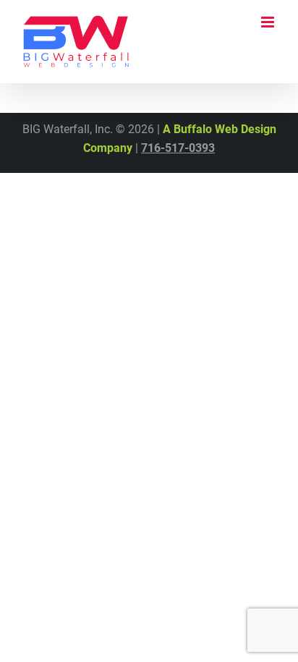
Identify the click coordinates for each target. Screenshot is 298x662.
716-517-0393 (178, 148)
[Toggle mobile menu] (268, 22)
